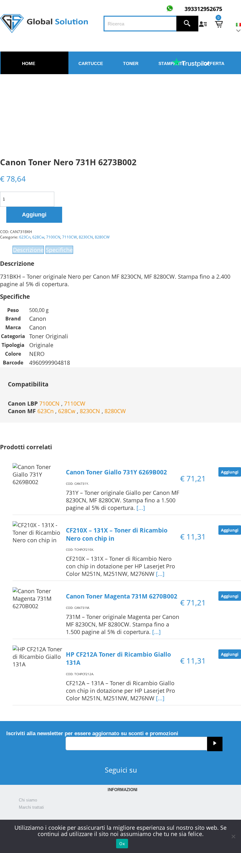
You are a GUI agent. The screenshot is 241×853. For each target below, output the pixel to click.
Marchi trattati (31, 807)
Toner (130, 63)
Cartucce (90, 63)
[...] (141, 507)
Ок (122, 843)
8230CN (86, 237)
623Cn (24, 237)
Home (28, 63)
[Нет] (233, 836)
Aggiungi (34, 214)
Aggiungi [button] (229, 472)
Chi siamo (28, 800)
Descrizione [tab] (28, 250)
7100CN (53, 237)
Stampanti (171, 63)
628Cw (38, 237)
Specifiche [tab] (59, 250)
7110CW (69, 237)
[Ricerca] (187, 23)
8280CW (102, 237)
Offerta (214, 63)
